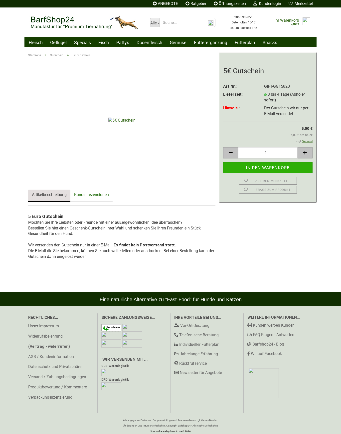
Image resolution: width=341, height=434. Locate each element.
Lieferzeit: (233, 94)
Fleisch (36, 42)
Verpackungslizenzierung (50, 397)
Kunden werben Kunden (273, 325)
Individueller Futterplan (199, 344)
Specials (82, 42)
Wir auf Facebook (266, 353)
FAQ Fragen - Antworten (273, 334)
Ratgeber (197, 3)
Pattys (122, 42)
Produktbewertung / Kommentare (57, 387)
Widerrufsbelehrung (45, 336)
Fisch (103, 42)
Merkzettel (303, 3)
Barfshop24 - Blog (267, 344)
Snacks (270, 42)
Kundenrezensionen (91, 194)
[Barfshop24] (85, 22)
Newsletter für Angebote (201, 372)
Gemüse (178, 42)
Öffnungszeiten (232, 3)
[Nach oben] (327, 426)
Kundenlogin (269, 3)
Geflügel (58, 42)
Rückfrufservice (193, 363)
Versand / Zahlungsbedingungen (57, 376)
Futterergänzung (210, 42)
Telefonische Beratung (199, 335)
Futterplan (245, 42)
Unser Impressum (43, 326)
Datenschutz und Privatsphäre (54, 366)
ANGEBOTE (167, 3)
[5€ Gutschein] (122, 117)
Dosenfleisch (149, 42)
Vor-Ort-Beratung (194, 325)
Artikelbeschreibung (49, 194)
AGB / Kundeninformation (51, 356)
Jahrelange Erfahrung (199, 354)
